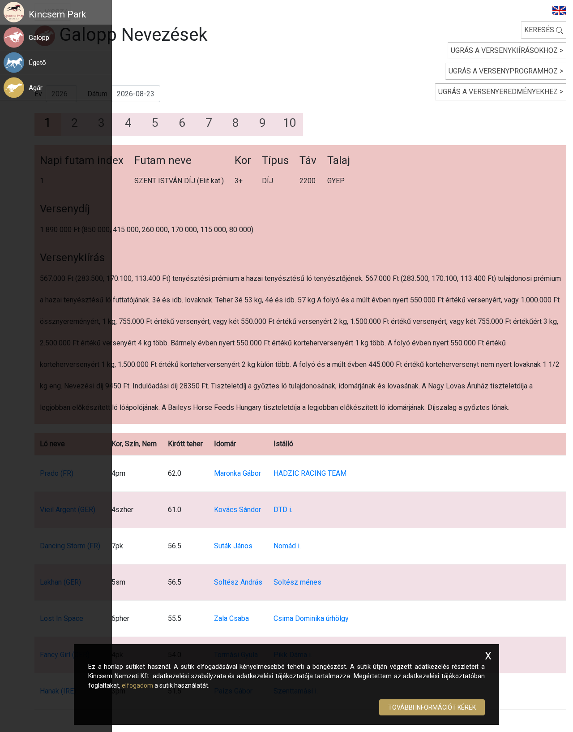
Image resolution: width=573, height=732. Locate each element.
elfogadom (137, 685)
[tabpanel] (300, 423)
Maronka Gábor (237, 473)
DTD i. (283, 509)
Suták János (233, 546)
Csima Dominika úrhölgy (311, 618)
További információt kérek (432, 707)
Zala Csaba (231, 618)
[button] (70, 37)
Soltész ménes (297, 582)
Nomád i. (287, 546)
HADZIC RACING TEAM (310, 473)
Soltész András (238, 582)
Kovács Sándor (237, 509)
